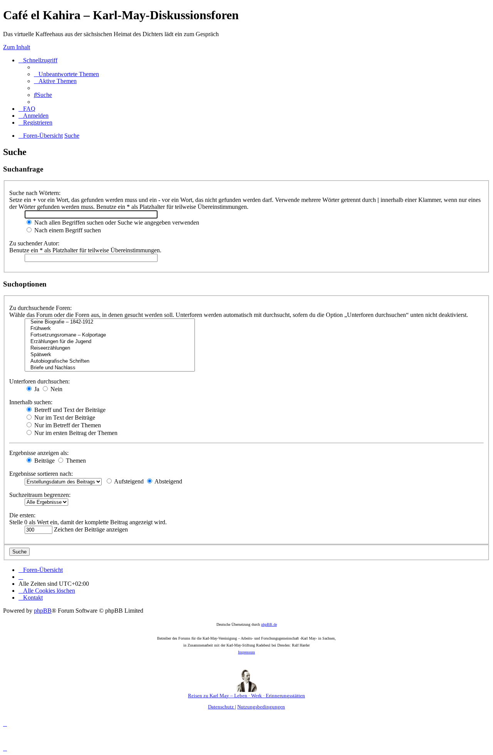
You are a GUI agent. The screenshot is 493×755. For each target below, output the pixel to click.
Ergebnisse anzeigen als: (39, 453)
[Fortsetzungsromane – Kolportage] (110, 335)
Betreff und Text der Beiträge (69, 410)
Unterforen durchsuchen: (39, 381)
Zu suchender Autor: (34, 243)
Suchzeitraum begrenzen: (39, 495)
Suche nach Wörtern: (34, 193)
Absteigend (167, 481)
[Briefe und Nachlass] (110, 368)
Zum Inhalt (16, 47)
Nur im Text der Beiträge (64, 417)
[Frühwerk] (110, 328)
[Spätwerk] (110, 355)
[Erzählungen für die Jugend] (110, 341)
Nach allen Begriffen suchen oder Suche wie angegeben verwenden (116, 222)
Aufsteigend (128, 481)
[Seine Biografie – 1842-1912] (110, 322)
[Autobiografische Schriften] (110, 361)
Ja (36, 389)
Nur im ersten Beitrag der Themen (75, 433)
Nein (55, 389)
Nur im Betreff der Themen (67, 425)
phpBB (43, 610)
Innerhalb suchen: (30, 402)
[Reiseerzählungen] (110, 348)
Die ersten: (22, 515)
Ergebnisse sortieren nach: (41, 473)
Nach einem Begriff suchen (67, 230)
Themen (75, 460)
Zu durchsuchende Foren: (40, 308)
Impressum (246, 652)
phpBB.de (269, 624)
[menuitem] (66, 74)
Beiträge (44, 460)
